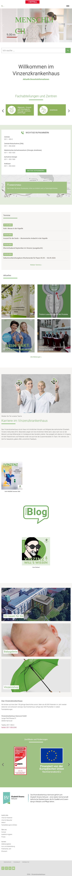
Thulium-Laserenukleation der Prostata (53, 314)
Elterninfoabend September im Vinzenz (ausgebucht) (23, 248)
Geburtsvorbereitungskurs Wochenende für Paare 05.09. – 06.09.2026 (29, 258)
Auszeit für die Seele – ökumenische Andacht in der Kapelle (25, 238)
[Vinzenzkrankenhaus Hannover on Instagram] (6, 868)
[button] (2, 25)
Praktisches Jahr (6, 849)
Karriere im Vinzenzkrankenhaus (24, 421)
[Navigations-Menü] (68, 6)
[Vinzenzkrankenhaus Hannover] (2, 6)
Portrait (3, 832)
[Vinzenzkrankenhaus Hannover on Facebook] (2, 868)
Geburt (3, 822)
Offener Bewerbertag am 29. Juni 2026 (17, 349)
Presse (3, 837)
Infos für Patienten (6, 817)
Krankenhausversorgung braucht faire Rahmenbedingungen (53, 348)
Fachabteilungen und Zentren (36, 96)
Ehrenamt (4, 851)
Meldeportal (25, 862)
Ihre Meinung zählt (10, 314)
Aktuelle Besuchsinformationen (36, 79)
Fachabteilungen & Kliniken (9, 825)
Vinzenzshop (11, 687)
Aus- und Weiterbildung (8, 846)
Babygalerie (10, 651)
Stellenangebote (6, 844)
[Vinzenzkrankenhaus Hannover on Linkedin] (9, 868)
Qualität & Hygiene (6, 834)
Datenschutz (7, 862)
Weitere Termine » (36, 265)
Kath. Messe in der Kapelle (13, 228)
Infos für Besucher (6, 820)
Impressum (16, 862)
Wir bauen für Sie (13, 616)
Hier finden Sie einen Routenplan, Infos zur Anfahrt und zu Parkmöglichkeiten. (32, 188)
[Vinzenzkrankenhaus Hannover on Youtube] (13, 868)
